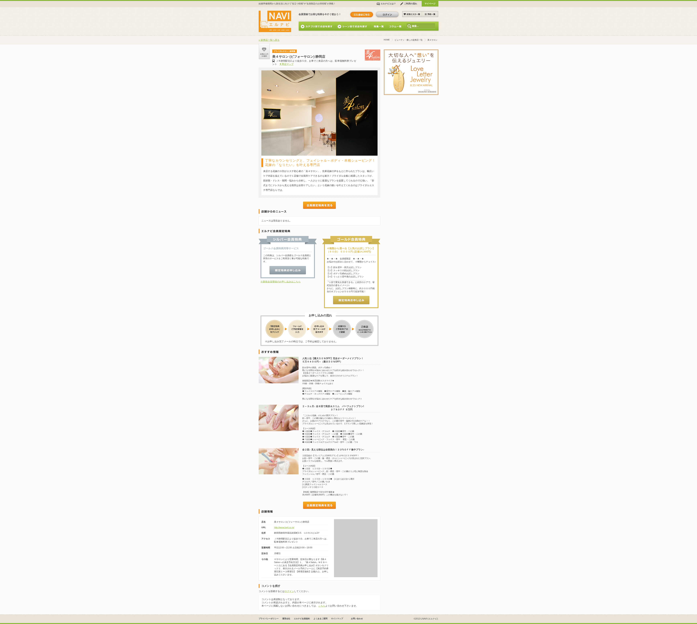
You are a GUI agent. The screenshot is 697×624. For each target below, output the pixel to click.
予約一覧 (430, 14)
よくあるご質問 (320, 618)
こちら (321, 605)
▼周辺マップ (286, 64)
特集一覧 (378, 26)
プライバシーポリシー (269, 618)
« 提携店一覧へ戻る (269, 40)
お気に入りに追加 (264, 51)
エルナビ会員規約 (302, 618)
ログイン (387, 14)
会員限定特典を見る (319, 205)
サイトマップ (337, 618)
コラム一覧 (395, 26)
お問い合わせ (357, 618)
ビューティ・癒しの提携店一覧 (409, 40)
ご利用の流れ (410, 3)
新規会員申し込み (362, 14)
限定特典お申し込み (287, 270)
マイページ (430, 3)
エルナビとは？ (388, 3)
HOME (387, 40)
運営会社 (286, 618)
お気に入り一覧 (412, 14)
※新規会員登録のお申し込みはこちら (280, 281)
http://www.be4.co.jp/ (284, 527)
